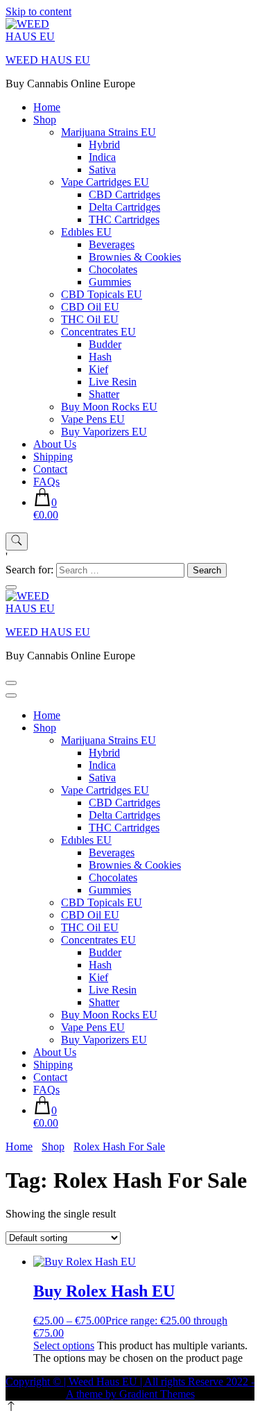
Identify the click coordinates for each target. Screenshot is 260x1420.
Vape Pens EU (93, 419)
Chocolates (113, 269)
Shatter (104, 394)
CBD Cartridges (124, 194)
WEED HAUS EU (48, 60)
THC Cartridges (124, 219)
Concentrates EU (98, 332)
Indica (102, 157)
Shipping (53, 456)
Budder (105, 344)
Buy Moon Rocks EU (109, 407)
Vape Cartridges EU (105, 182)
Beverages (112, 244)
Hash (100, 357)
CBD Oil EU (90, 307)
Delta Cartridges (124, 207)
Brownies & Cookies (135, 257)
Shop (44, 119)
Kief (98, 369)
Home (46, 107)
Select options (63, 1345)
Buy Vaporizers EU (104, 432)
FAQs (46, 481)
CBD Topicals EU (101, 294)
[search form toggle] (17, 541)
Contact (50, 469)
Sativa (102, 169)
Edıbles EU (86, 232)
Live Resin (113, 382)
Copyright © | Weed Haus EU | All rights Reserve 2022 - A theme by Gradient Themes (130, 1388)
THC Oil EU (90, 319)
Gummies (110, 282)
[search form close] (11, 587)
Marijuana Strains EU (108, 132)
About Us (54, 444)
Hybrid (104, 144)
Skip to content (38, 11)
